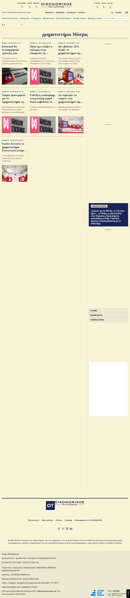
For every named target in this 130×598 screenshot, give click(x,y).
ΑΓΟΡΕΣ (93, 310)
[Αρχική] (50, 506)
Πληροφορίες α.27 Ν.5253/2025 (88, 520)
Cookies (68, 520)
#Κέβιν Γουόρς (79, 18)
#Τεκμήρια (36, 18)
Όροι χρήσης (47, 520)
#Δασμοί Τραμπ (95, 18)
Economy (71, 12)
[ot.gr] (56, 7)
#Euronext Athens (10, 18)
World (81, 12)
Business (60, 12)
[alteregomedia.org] (97, 595)
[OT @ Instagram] (67, 528)
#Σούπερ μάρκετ (63, 18)
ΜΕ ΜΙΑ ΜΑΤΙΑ (96, 315)
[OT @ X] (63, 528)
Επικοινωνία (33, 520)
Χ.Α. (3, 24)
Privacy (59, 520)
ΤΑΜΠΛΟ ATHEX (97, 320)
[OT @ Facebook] (59, 528)
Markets (49, 12)
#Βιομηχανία (48, 18)
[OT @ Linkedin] (71, 528)
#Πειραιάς (25, 18)
